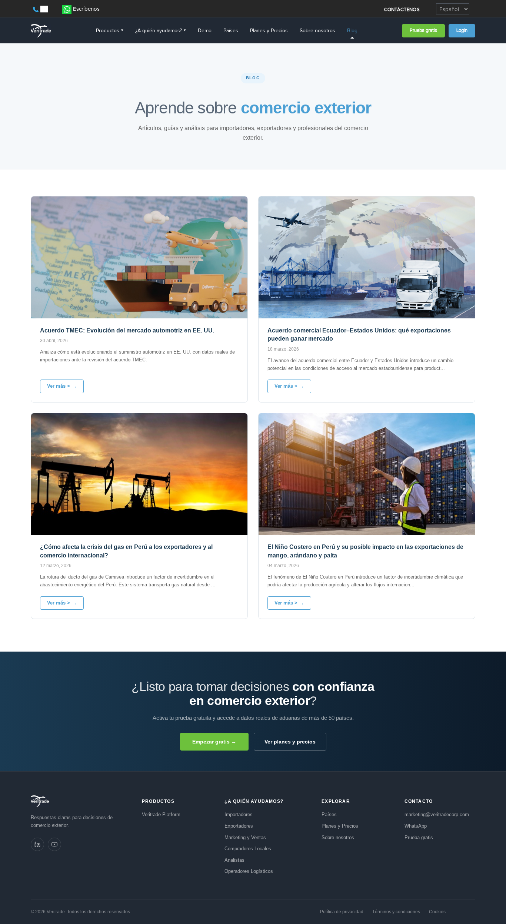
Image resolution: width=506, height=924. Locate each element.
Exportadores (238, 826)
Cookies (437, 911)
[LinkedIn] (37, 844)
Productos (109, 30)
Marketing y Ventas (245, 837)
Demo (205, 30)
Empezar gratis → (214, 742)
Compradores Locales (247, 848)
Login (461, 30)
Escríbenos (86, 9)
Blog (352, 30)
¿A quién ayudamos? (160, 30)
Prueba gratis (423, 30)
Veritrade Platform (161, 814)
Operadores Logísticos (248, 871)
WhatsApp (416, 826)
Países (230, 30)
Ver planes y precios (290, 742)
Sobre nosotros (317, 30)
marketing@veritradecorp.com (437, 814)
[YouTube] (54, 844)
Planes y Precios (269, 30)
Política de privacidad (341, 911)
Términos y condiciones (396, 911)
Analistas (234, 860)
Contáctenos (402, 9)
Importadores (238, 814)
